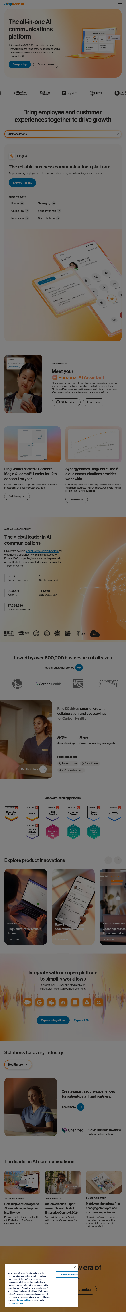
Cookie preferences (69, 1274)
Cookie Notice (23, 1300)
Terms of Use (17, 1303)
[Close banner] (75, 1267)
